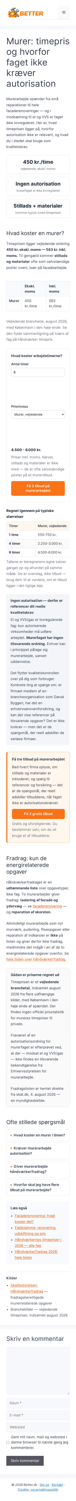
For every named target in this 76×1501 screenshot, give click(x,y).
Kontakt (57, 1485)
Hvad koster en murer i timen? (39, 1135)
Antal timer (20, 364)
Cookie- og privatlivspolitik (38, 1490)
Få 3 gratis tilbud (38, 814)
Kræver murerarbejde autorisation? (30, 1151)
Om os (44, 1485)
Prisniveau (19, 406)
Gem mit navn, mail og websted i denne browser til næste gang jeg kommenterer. (39, 1442)
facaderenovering (47, 906)
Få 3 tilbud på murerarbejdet (38, 488)
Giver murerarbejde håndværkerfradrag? (29, 1169)
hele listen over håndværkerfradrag (35, 959)
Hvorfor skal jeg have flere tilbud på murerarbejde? (34, 1187)
